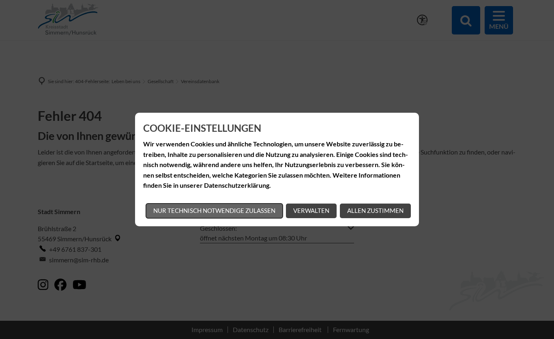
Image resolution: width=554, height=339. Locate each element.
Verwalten (311, 210)
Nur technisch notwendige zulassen (214, 210)
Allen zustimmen (375, 210)
